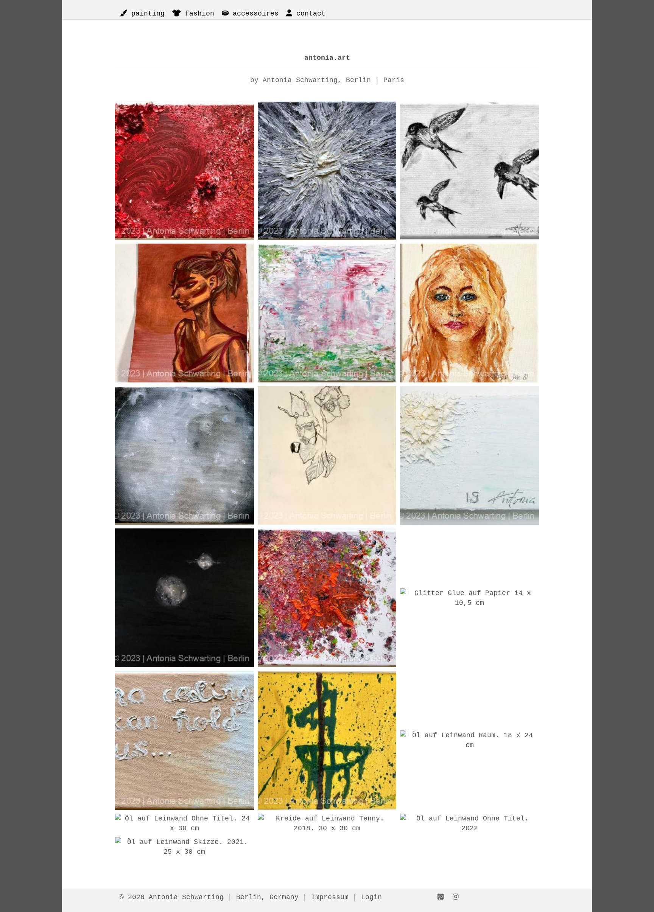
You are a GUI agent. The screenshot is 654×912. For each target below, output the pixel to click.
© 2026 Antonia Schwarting (172, 897)
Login (371, 897)
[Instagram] (456, 897)
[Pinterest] (441, 897)
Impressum (330, 897)
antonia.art (327, 58)
